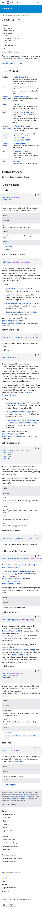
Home (3, 15)
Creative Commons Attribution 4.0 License (19, 794)
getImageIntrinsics (20, 97)
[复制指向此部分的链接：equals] (10, 190)
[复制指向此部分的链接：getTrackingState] (20, 612)
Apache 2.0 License (26, 796)
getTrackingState (20, 144)
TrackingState (5, 145)
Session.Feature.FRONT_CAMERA (27, 478)
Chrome (4, 881)
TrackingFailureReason (5, 136)
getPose (16, 104)
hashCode (16, 161)
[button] (15, 177)
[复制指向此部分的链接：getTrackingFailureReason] (28, 551)
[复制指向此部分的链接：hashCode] (13, 743)
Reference (7, 8)
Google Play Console (8, 861)
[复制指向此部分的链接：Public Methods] (21, 71)
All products (5, 891)
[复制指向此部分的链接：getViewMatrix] (17, 666)
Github (4, 821)
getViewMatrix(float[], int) (18, 289)
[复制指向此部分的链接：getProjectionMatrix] (22, 443)
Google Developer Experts (10, 846)
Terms (4, 899)
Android (4, 878)
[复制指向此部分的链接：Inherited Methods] (24, 172)
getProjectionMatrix (21, 112)
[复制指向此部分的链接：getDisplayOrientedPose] (27, 255)
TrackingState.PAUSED (21, 140)
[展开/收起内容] (10, 26)
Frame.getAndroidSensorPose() (18, 303)
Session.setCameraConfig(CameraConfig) (18, 650)
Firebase (4, 884)
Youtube (4, 827)
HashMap (7, 250)
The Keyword (6, 818)
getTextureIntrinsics (21, 126)
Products (10, 15)
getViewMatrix (18, 151)
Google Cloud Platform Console (12, 858)
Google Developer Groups (10, 843)
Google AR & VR (7, 831)
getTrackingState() (20, 138)
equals (15, 77)
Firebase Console (7, 865)
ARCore (14, 2)
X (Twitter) (5, 824)
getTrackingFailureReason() (13, 636)
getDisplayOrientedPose (22, 87)
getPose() (10, 295)
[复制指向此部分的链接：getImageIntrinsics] (21, 330)
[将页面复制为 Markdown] (19, 20)
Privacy (10, 899)
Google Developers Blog (9, 814)
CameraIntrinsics (6, 98)
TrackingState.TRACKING (12, 323)
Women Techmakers (8, 839)
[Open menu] (3, 2)
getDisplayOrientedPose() (16, 403)
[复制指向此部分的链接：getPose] (12, 350)
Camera (19, 58)
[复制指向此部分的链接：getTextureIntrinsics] (22, 531)
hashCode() (8, 246)
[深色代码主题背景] (35, 195)
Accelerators (6, 849)
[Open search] (34, 2)
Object (21, 77)
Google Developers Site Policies (15, 798)
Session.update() (9, 63)
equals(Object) (10, 785)
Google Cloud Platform (9, 888)
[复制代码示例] (38, 195)
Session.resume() (9, 574)
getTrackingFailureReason (23, 134)
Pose (4, 87)
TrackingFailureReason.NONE (19, 571)
